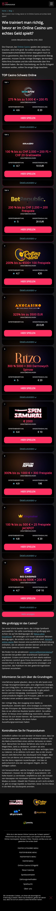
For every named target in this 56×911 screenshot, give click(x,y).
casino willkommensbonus (40, 652)
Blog (10, 11)
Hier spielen (28, 118)
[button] (28, 614)
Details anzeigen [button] (27, 127)
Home (4, 11)
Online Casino (23, 47)
